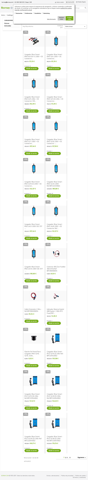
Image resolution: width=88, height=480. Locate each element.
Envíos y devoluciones (53, 475)
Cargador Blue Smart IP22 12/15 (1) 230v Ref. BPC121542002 (55, 354)
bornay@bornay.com (7, 2)
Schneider (7, 26)
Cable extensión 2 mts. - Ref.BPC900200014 (33, 310)
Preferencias (28, 13)
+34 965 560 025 (19, 2)
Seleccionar (75, 26)
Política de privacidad (67, 475)
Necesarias (19, 13)
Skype (27, 2)
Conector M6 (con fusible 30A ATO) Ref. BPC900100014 (56, 269)
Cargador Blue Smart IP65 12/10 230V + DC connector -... (54, 141)
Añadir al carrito (31, 68)
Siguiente (82, 458)
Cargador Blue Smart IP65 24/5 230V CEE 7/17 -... (33, 226)
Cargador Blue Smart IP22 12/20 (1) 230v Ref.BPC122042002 (54, 396)
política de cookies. (66, 8)
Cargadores (8, 20)
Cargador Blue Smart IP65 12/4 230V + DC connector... (54, 56)
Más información (51, 19)
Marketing (46, 13)
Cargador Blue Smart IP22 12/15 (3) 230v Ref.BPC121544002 (32, 396)
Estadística (38, 13)
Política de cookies (80, 475)
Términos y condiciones (79, 477)
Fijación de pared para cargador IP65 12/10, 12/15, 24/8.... (32, 354)
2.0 (31, 2)
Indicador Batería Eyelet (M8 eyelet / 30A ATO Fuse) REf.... (55, 311)
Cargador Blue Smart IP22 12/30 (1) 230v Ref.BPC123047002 (54, 439)
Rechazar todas (61, 18)
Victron (6, 23)
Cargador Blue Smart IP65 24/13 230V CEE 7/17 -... (33, 269)
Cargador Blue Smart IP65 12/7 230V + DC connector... (32, 141)
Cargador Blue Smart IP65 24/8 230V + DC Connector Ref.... (54, 226)
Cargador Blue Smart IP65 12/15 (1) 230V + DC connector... (33, 184)
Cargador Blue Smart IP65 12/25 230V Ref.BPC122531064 (54, 184)
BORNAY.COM (5, 475)
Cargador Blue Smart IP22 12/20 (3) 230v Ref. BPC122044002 (33, 439)
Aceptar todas (69, 18)
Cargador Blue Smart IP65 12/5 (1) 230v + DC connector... (55, 99)
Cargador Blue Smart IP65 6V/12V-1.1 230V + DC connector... (33, 56)
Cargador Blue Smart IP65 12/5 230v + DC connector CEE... (32, 99)
